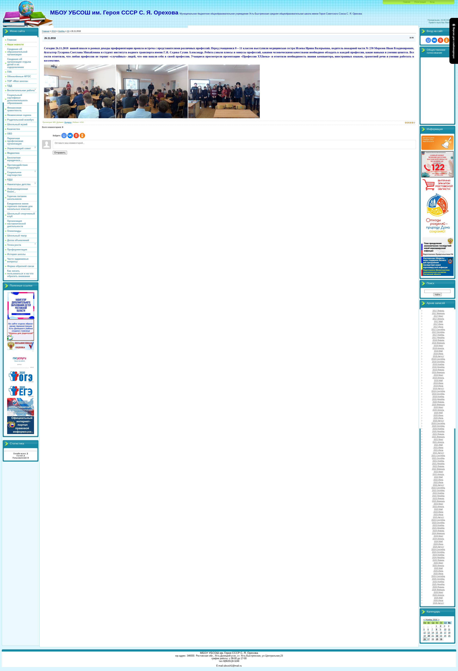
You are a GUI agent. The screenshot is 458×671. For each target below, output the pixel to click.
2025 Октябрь (438, 579)
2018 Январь (438, 340)
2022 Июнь (438, 480)
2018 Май (438, 351)
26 (68, 31)
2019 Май (438, 380)
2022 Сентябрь (438, 488)
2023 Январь (438, 498)
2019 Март (438, 375)
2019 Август (438, 388)
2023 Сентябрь (438, 520)
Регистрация (420, 2)
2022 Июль (438, 482)
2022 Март (438, 472)
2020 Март (438, 407)
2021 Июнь (438, 447)
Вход (432, 2)
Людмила (67, 122)
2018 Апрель (438, 348)
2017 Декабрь (438, 337)
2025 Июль (438, 573)
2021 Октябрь (438, 458)
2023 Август (438, 517)
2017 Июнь (438, 324)
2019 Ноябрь (438, 396)
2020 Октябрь (438, 426)
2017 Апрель (438, 319)
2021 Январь (438, 434)
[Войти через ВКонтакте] (70, 135)
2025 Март (438, 563)
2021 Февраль (438, 437)
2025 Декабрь (438, 584)
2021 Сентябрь (438, 455)
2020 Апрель (438, 410)
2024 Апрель (438, 539)
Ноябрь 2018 (431, 620)
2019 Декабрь (438, 399)
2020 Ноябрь (438, 429)
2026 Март (438, 592)
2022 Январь (438, 466)
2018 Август (438, 356)
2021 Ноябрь (438, 461)
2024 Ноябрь (438, 555)
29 (437, 639)
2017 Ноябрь (438, 335)
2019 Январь (438, 370)
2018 (54, 31)
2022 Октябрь (438, 490)
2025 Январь (438, 560)
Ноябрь (61, 31)
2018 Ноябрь (438, 364)
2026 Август (438, 603)
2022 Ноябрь (438, 493)
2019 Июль (438, 386)
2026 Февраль (438, 590)
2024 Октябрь (438, 552)
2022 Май (438, 477)
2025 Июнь (438, 571)
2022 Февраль (438, 469)
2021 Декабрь (438, 463)
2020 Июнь (438, 415)
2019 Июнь (438, 383)
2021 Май (438, 445)
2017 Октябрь (438, 332)
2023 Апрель (438, 506)
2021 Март (438, 439)
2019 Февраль (438, 372)
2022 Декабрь (438, 496)
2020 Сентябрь (438, 423)
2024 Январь (438, 531)
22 (437, 636)
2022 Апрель (438, 474)
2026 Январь (438, 587)
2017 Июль (438, 327)
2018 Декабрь (438, 367)
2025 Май (438, 568)
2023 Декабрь (438, 528)
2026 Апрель (438, 595)
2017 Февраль (438, 313)
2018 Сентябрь (438, 359)
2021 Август (438, 453)
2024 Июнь (438, 544)
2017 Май (438, 321)
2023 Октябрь (438, 522)
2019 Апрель (438, 378)
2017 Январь (438, 311)
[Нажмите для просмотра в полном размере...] (80, 117)
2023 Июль (438, 514)
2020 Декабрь (438, 431)
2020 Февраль (438, 404)
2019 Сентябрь (438, 391)
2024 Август (438, 547)
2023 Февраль (438, 501)
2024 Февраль (438, 533)
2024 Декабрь (438, 557)
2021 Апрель (438, 442)
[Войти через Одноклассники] (82, 135)
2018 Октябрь (438, 362)
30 (441, 639)
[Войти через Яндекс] (76, 135)
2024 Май (438, 541)
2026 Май (438, 598)
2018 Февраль (438, 343)
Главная (406, 2)
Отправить (60, 152)
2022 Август (438, 485)
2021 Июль (438, 450)
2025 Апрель (438, 565)
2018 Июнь (438, 353)
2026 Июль (438, 600)
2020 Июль (438, 418)
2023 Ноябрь (438, 525)
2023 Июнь (438, 512)
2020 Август (438, 421)
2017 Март (438, 316)
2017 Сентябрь (438, 329)
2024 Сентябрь (438, 549)
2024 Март (438, 536)
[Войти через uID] (64, 135)
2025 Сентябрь (438, 576)
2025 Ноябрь (438, 582)
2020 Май (438, 413)
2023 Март (438, 504)
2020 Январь (438, 402)
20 (429, 636)
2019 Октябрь (438, 394)
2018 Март (438, 345)
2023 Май (438, 509)
